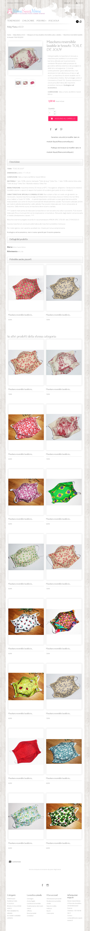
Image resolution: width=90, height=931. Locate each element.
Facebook (42, 885)
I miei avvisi (50, 913)
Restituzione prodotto (54, 901)
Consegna (30, 899)
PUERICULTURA (12, 901)
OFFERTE (10, 918)
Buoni (48, 911)
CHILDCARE (28, 20)
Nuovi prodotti (31, 913)
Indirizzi (49, 908)
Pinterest (61, 129)
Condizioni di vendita (34, 903)
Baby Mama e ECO (15, 27)
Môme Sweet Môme (19, 247)
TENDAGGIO (13, 20)
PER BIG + (41, 20)
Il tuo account (52, 895)
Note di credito (51, 906)
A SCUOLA (54, 20)
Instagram (47, 885)
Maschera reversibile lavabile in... (20, 315)
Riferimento (12, 251)
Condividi (51, 129)
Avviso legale (31, 901)
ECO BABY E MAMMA (14, 916)
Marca (9, 247)
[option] (25, 58)
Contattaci (30, 916)
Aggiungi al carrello (63, 118)
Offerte (29, 911)
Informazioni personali (54, 899)
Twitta (56, 129)
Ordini (49, 903)
